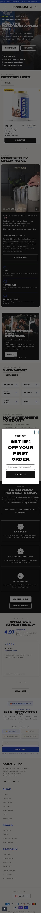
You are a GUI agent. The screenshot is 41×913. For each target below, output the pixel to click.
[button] (4, 908)
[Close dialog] (36, 432)
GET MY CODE (20, 474)
